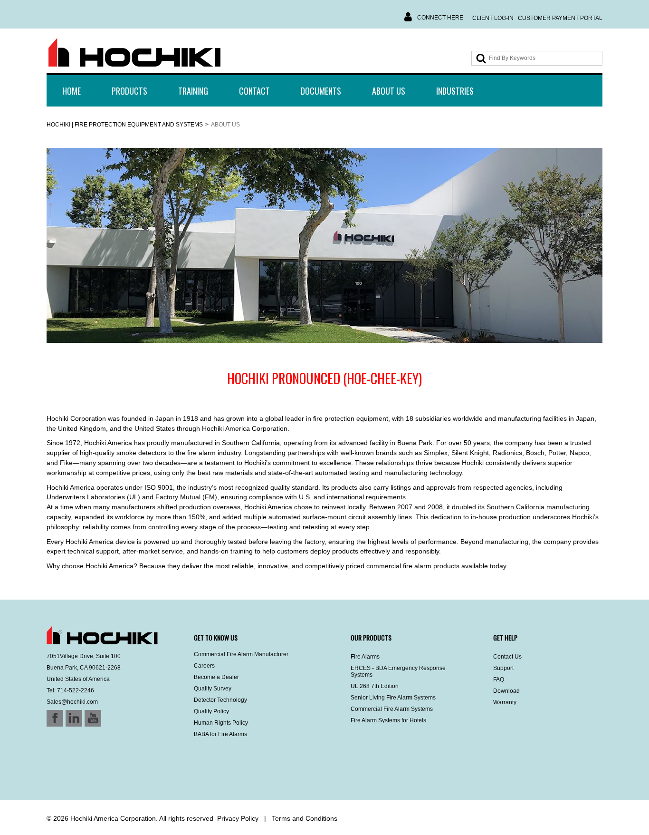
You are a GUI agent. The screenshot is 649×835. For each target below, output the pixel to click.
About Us (388, 91)
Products (129, 91)
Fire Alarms (365, 656)
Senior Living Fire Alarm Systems (393, 697)
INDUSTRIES (455, 91)
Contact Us (507, 656)
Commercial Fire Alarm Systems (392, 709)
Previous (33, 246)
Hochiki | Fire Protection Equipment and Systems (125, 124)
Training (193, 91)
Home (71, 91)
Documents (321, 91)
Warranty (504, 702)
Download (506, 691)
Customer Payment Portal (560, 18)
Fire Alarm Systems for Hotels (388, 720)
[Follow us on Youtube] (81, 775)
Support (503, 668)
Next (616, 246)
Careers (204, 665)
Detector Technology (220, 700)
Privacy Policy (237, 818)
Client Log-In (493, 18)
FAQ (498, 679)
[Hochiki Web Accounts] (134, 53)
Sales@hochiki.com (72, 702)
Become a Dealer (216, 677)
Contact (254, 91)
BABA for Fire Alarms (220, 734)
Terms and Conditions (304, 818)
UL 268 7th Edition (375, 686)
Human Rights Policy (221, 722)
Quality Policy (211, 711)
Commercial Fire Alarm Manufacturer (241, 654)
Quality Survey (212, 688)
